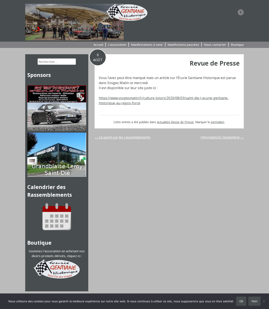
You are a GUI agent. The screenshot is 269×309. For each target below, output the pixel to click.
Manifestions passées (183, 44)
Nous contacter (215, 44)
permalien (217, 122)
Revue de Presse (215, 63)
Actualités (163, 122)
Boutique (237, 44)
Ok (241, 301)
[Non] (264, 301)
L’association (117, 44)
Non (254, 301)
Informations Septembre (222, 137)
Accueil (98, 44)
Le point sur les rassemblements (122, 137)
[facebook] (241, 12)
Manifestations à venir (147, 44)
